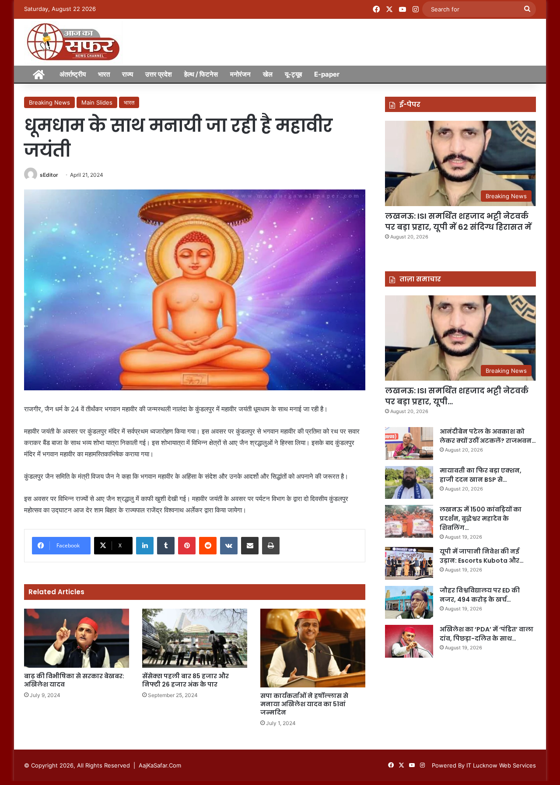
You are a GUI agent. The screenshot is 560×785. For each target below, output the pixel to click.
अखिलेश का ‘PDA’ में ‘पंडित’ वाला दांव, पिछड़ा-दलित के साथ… (486, 634)
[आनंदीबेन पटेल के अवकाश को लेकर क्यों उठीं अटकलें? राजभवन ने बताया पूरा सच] (409, 443)
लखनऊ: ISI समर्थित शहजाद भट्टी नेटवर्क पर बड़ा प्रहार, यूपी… (456, 396)
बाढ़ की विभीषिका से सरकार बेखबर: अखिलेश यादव (74, 680)
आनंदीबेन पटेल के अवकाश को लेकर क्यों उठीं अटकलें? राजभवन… (488, 436)
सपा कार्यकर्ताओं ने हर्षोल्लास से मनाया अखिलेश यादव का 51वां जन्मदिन (304, 704)
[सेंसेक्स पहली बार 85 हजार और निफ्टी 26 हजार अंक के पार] (194, 638)
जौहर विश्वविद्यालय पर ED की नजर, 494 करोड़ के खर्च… (480, 595)
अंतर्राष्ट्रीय (73, 74)
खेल (268, 74)
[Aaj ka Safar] (73, 42)
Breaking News (49, 102)
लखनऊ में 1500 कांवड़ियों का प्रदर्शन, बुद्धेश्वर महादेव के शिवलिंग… (481, 518)
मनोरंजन (240, 74)
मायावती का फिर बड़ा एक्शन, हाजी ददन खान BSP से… (481, 475)
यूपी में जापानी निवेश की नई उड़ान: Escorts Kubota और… (482, 556)
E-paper (327, 74)
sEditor (49, 175)
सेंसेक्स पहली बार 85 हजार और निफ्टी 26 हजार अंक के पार (185, 680)
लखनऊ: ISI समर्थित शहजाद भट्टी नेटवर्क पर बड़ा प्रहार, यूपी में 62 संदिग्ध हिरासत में (458, 221)
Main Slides (96, 102)
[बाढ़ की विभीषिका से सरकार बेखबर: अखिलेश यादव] (76, 638)
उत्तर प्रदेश (158, 74)
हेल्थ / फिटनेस (201, 74)
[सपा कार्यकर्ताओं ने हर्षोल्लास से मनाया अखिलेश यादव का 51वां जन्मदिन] (312, 648)
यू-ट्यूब (293, 74)
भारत (104, 74)
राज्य (127, 74)
